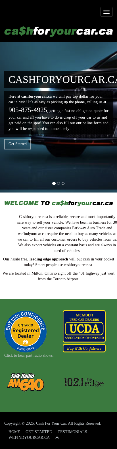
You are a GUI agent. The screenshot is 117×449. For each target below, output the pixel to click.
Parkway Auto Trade (88, 228)
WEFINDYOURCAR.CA (29, 437)
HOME (14, 432)
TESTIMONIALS (72, 432)
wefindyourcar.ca (31, 234)
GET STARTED (39, 432)
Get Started (18, 144)
